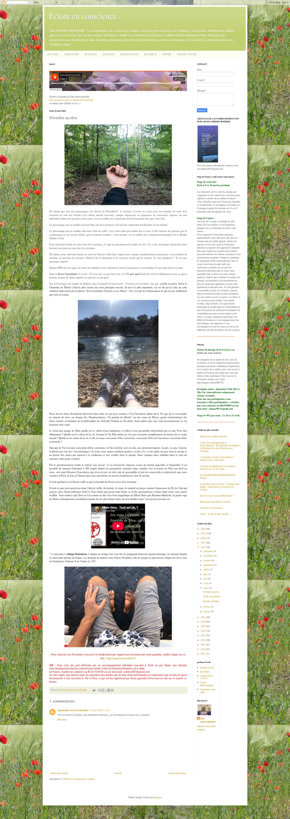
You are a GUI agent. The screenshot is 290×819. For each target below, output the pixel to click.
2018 (203, 630)
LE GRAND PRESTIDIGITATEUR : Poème (218, 476)
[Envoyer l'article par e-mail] (93, 689)
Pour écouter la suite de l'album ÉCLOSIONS (71, 100)
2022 (203, 547)
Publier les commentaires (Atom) (79, 778)
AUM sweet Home (211, 596)
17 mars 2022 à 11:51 (99, 710)
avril (206, 583)
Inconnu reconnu (211, 601)
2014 (203, 649)
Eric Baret (205, 671)
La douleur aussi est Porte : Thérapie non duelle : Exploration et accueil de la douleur (219, 486)
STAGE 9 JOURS (187, 54)
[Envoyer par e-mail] (99, 690)
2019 (203, 626)
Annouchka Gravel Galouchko (72, 710)
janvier (207, 611)
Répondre (61, 719)
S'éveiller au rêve (211, 591)
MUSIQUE (150, 54)
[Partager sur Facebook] (109, 690)
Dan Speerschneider (208, 720)
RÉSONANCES (129, 54)
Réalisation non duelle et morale (215, 501)
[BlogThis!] (102, 690)
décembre (208, 551)
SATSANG (108, 54)
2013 (203, 653)
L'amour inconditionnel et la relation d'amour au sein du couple (217, 467)
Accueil (118, 773)
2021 (203, 617)
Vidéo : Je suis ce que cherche (214, 513)
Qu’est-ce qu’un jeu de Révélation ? (217, 495)
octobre (207, 560)
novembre (209, 555)
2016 (203, 639)
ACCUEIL (53, 54)
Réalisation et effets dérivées (213, 436)
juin (206, 574)
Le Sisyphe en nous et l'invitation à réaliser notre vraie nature (216, 458)
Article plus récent (59, 773)
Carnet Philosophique (206, 684)
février (207, 606)
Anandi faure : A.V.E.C (207, 677)
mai (206, 578)
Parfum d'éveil (207, 667)
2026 (203, 528)
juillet (207, 569)
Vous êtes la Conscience (211, 507)
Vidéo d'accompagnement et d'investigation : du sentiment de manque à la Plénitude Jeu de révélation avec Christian (220, 447)
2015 (203, 644)
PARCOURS (71, 54)
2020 (203, 621)
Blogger (157, 797)
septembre (209, 564)
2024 (203, 538)
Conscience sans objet (207, 691)
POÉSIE (167, 54)
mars (206, 587)
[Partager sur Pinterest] (112, 690)
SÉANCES (90, 54)
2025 (203, 533)
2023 (203, 542)
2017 (203, 635)
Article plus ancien (177, 773)
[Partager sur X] (105, 690)
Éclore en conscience (83, 15)
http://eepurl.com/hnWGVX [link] (121, 658)
